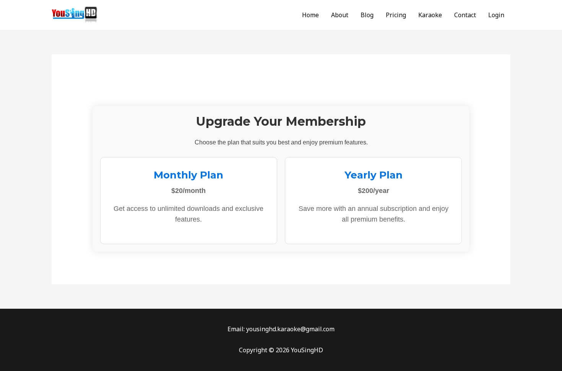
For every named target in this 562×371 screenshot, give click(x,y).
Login (496, 15)
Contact (465, 15)
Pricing (396, 15)
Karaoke (430, 15)
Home (310, 15)
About (339, 15)
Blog (367, 15)
